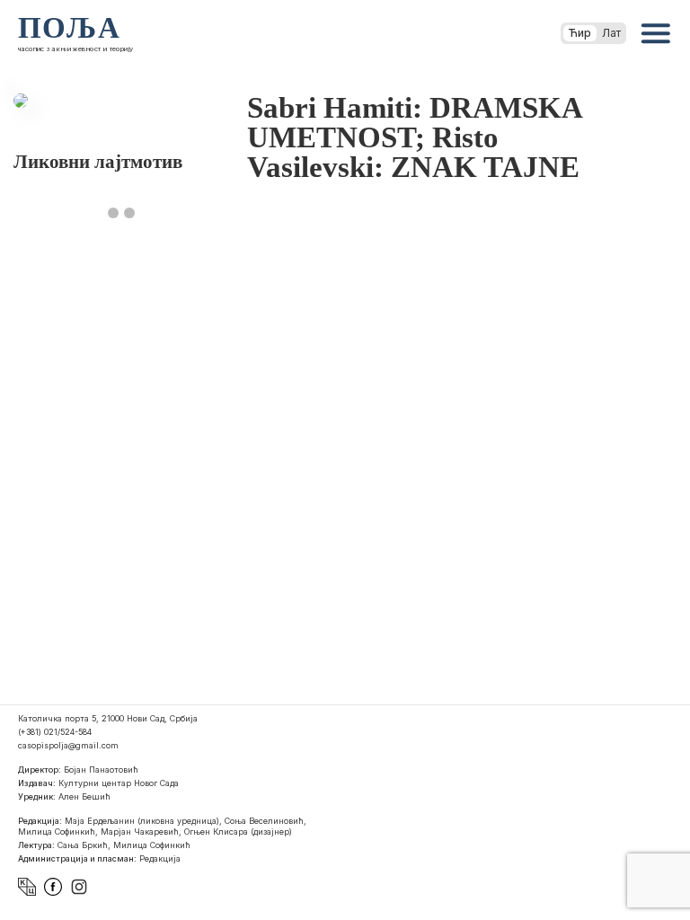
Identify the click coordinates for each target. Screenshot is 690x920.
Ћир (580, 33)
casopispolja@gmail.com (68, 745)
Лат (611, 33)
